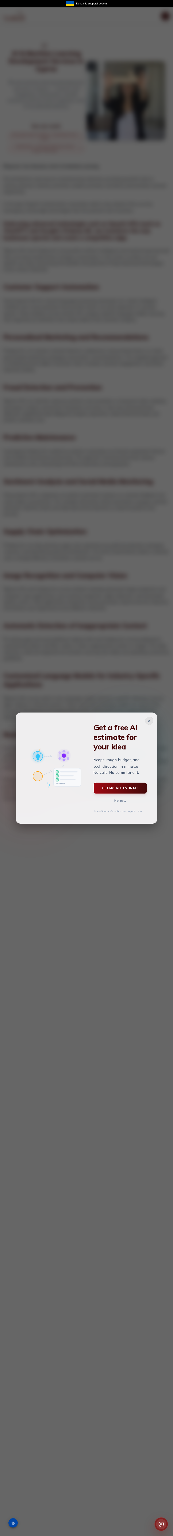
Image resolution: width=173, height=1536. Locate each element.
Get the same (161, 3)
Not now (120, 800)
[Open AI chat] (161, 1524)
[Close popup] (149, 720)
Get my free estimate (120, 788)
